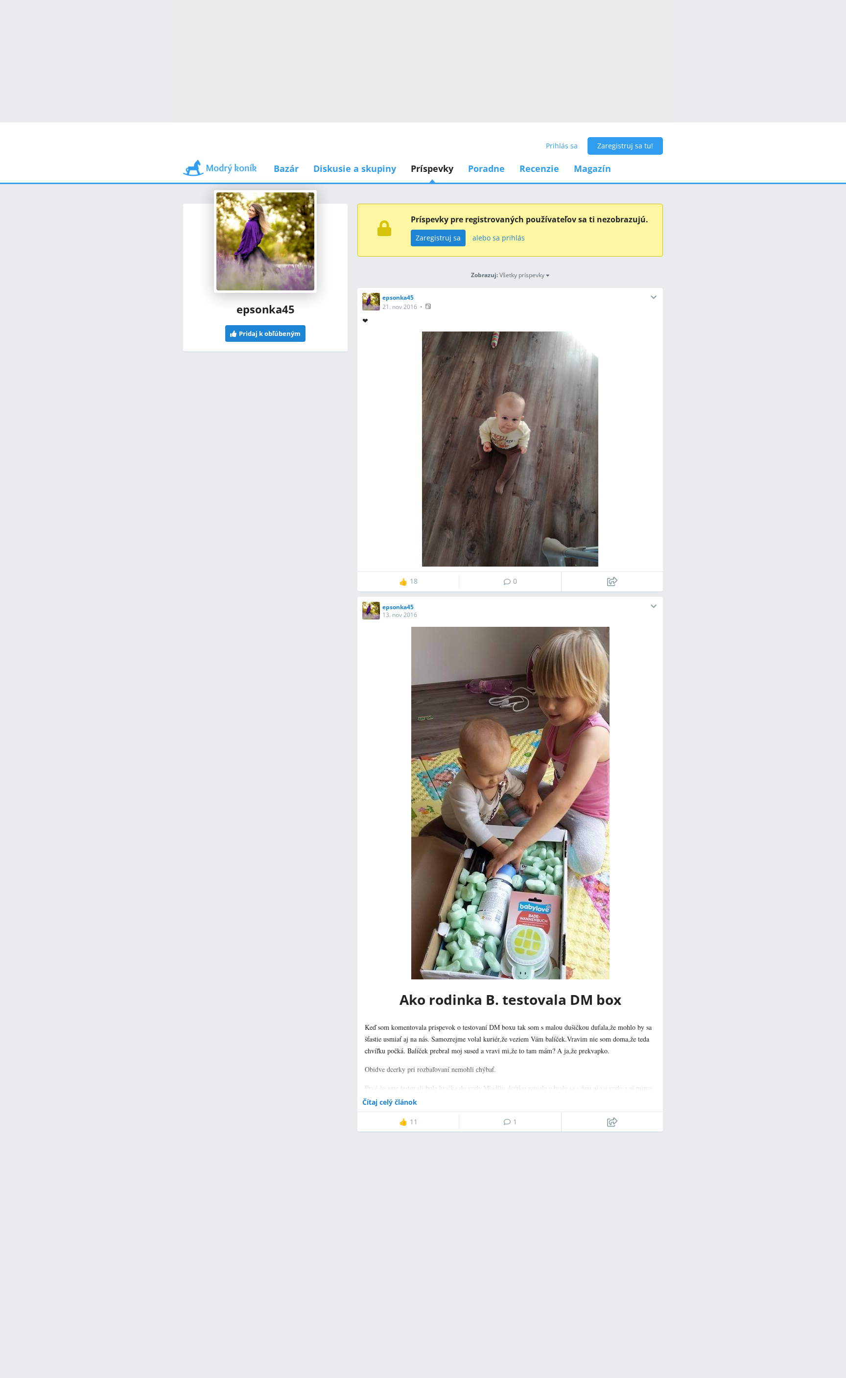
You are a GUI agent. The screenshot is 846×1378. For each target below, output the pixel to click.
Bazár (286, 168)
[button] (429, 306)
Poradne (486, 168)
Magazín (592, 168)
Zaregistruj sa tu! (625, 145)
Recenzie (539, 168)
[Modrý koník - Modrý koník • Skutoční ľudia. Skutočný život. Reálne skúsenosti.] (220, 171)
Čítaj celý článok (389, 1102)
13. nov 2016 (399, 615)
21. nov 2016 (399, 307)
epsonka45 (398, 297)
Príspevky (432, 168)
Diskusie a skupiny (354, 168)
